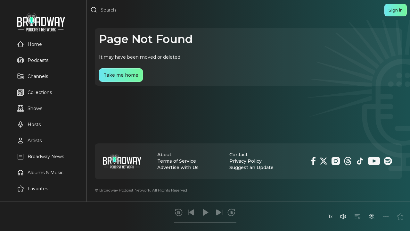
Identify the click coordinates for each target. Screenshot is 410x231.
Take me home (120, 75)
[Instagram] (336, 161)
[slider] (205, 222)
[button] (343, 216)
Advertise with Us (178, 167)
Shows (35, 108)
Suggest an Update (251, 167)
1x (330, 216)
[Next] (219, 212)
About (164, 155)
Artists (35, 140)
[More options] (386, 216)
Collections (40, 92)
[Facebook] (313, 161)
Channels (38, 76)
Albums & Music (45, 172)
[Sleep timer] (371, 216)
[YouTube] (374, 161)
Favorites (38, 189)
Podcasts (38, 60)
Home (35, 44)
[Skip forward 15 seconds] (231, 212)
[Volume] (343, 216)
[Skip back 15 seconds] (178, 212)
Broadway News (46, 156)
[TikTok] (360, 161)
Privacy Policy (245, 161)
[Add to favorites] (400, 216)
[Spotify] (388, 161)
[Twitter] (323, 161)
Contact (238, 155)
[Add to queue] (357, 216)
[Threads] (348, 161)
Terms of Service (176, 161)
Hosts (34, 124)
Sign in (396, 10)
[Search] (93, 9)
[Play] (205, 212)
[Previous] (191, 212)
